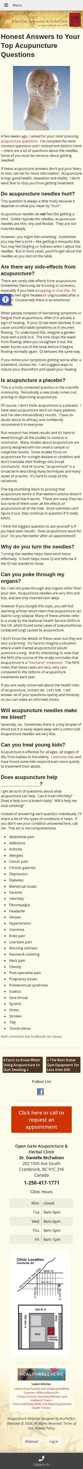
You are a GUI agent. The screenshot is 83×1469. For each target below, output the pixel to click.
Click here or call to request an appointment (41, 1119)
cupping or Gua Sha (54, 290)
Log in (53, 1441)
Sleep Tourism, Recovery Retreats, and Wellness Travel (42, 1398)
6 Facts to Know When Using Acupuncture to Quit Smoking (21, 1065)
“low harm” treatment (45, 662)
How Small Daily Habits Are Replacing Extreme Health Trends (42, 1406)
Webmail (31, 1441)
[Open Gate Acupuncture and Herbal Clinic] (41, 20)
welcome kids (64, 756)
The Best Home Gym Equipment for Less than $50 (63, 1065)
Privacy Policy (45, 1428)
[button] (5, 299)
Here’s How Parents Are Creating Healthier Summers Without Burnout (42, 1390)
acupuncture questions (19, 141)
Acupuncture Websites (24, 1418)
